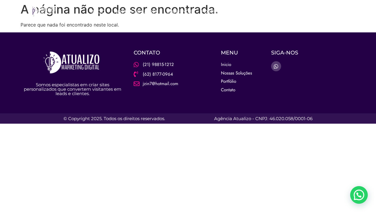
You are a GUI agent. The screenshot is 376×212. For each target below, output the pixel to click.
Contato (262, 11)
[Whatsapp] (333, 12)
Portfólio (213, 11)
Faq (239, 11)
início (98, 11)
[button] (359, 195)
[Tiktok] (344, 12)
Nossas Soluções (136, 11)
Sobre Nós (179, 11)
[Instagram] (321, 12)
